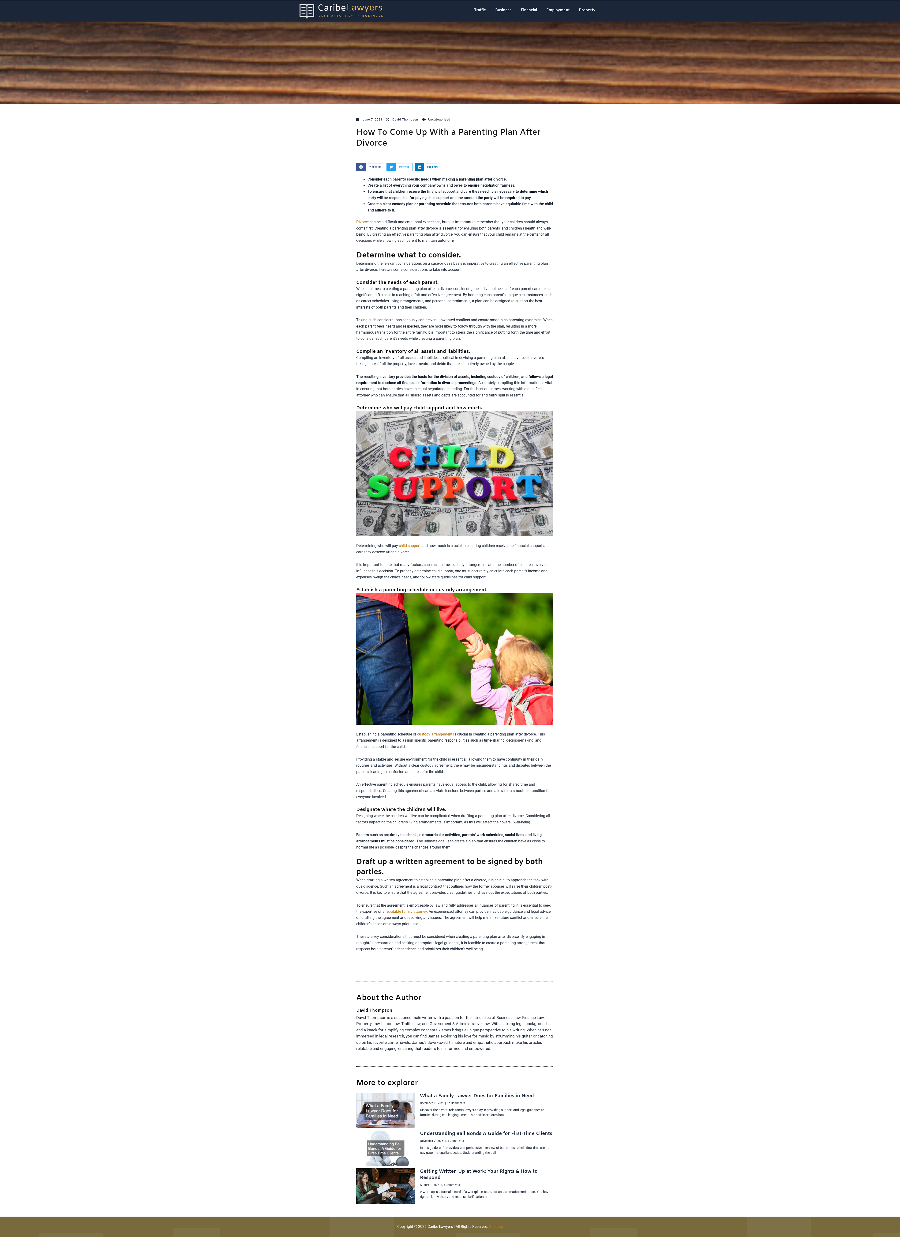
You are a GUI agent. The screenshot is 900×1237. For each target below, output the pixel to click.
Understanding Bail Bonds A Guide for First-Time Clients (486, 1134)
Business (503, 10)
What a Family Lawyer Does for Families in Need (477, 1096)
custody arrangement (434, 734)
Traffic (480, 10)
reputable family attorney (406, 911)
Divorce (362, 222)
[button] (370, 167)
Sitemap (496, 1226)
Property (587, 10)
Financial (529, 10)
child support (409, 545)
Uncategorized (439, 119)
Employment (558, 10)
